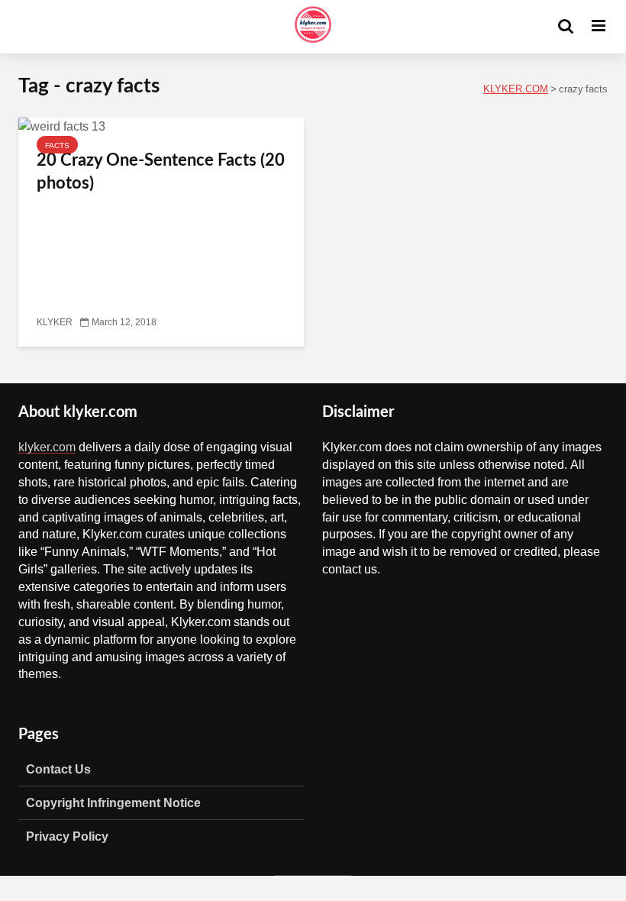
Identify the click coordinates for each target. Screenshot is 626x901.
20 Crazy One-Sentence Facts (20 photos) (161, 172)
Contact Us (58, 769)
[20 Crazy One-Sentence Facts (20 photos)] (61, 127)
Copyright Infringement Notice (113, 802)
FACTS (57, 145)
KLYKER (55, 322)
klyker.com (47, 447)
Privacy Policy (67, 836)
